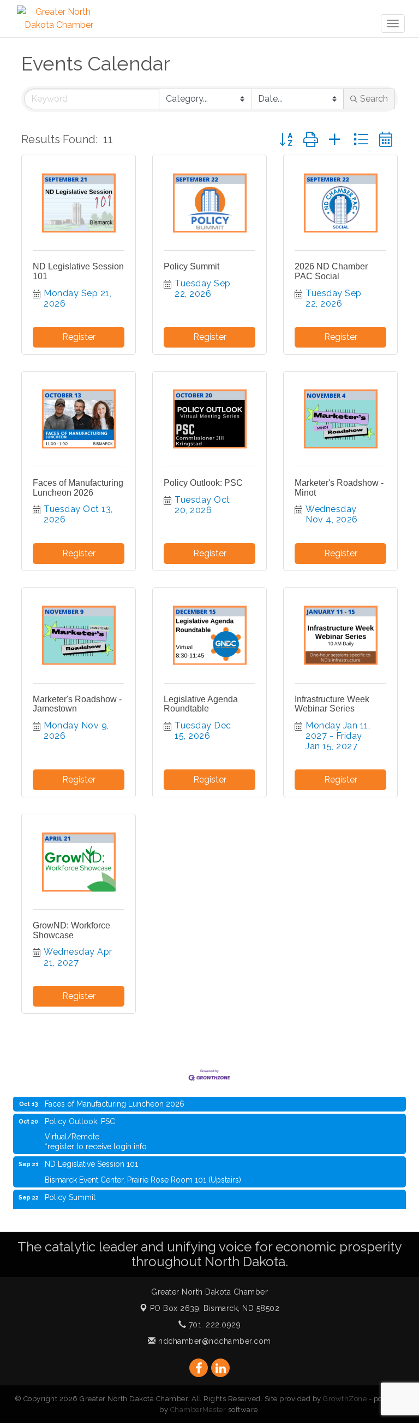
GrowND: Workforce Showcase (71, 930)
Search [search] (374, 98)
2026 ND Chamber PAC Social (331, 271)
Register (78, 337)
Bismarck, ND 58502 (215, 1308)
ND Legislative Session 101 (91, 1156)
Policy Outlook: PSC (203, 482)
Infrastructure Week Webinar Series (332, 704)
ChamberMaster (198, 1410)
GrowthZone (345, 1399)
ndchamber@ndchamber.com (213, 1341)
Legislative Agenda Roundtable (201, 704)
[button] (286, 139)
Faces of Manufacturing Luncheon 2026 (78, 487)
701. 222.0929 (213, 1324)
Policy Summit (191, 266)
